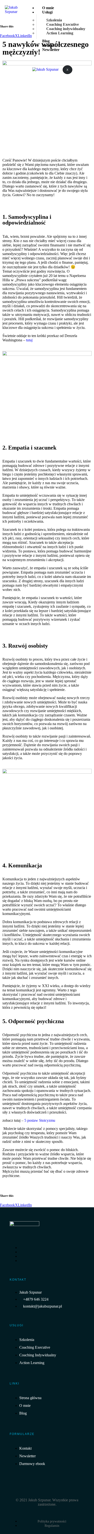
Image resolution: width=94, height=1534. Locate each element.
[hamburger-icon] (81, 8)
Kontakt (49, 45)
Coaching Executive (62, 24)
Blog (46, 41)
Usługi (47, 12)
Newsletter (51, 50)
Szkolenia (54, 20)
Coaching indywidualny (65, 29)
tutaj (29, 340)
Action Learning (59, 33)
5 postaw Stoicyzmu (39, 1120)
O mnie (48, 8)
